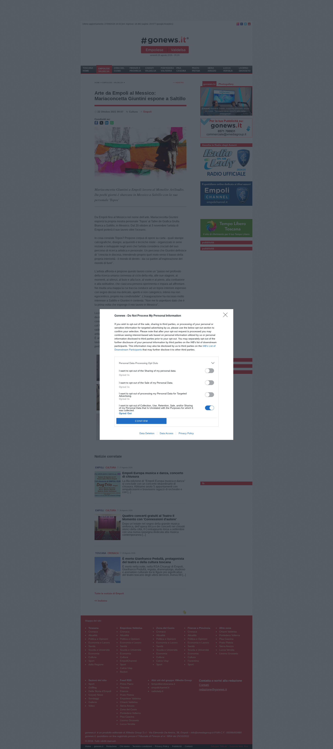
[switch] (209, 370)
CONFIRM (141, 421)
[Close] (226, 316)
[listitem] (166, 363)
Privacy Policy (186, 433)
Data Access (166, 433)
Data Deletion (146, 433)
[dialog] (166, 374)
